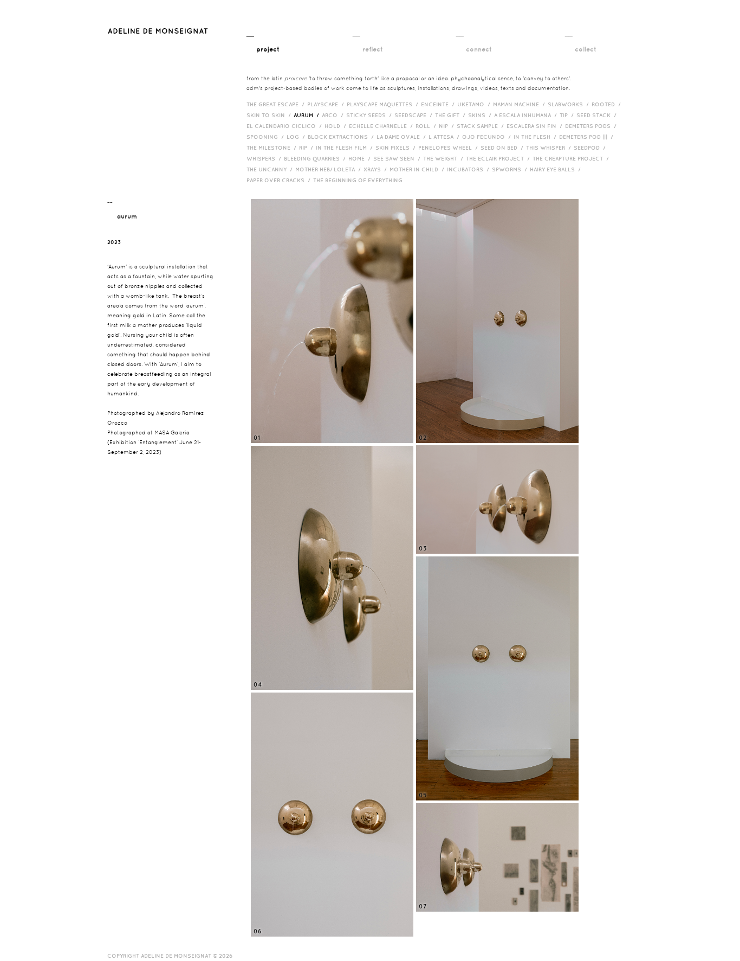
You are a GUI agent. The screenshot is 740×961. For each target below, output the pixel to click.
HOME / (360, 158)
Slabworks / (570, 104)
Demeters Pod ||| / (587, 136)
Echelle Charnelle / (382, 126)
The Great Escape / (276, 104)
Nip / (448, 126)
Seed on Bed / (503, 147)
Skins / (481, 115)
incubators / (469, 169)
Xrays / (376, 169)
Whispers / (265, 158)
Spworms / (511, 169)
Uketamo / (475, 104)
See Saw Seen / (398, 158)
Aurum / (308, 115)
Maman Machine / (520, 104)
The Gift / (451, 115)
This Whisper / (550, 147)
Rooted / (608, 104)
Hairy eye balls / (556, 169)
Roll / (427, 126)
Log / (297, 136)
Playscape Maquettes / (384, 104)
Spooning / (266, 136)
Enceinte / (439, 104)
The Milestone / (272, 147)
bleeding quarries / (316, 158)
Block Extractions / (342, 136)
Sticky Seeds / (370, 115)
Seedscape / (414, 115)
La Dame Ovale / (403, 136)
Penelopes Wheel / (449, 147)
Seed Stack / (597, 115)
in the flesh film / (345, 147)
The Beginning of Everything (360, 180)
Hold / (336, 126)
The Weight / (444, 158)
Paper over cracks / (279, 180)
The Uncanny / (270, 169)
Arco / (334, 115)
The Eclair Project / (499, 158)
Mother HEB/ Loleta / (329, 169)
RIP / (307, 147)
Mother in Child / (418, 169)
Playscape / (327, 104)
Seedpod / (591, 147)
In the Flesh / (536, 136)
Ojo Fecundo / (488, 136)
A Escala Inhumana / (527, 115)
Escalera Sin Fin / (536, 126)
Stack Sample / (482, 126)
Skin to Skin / (270, 115)
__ (263, 40)
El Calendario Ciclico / (285, 126)
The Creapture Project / (572, 158)
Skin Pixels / (396, 147)
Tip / (568, 115)
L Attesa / (445, 136)
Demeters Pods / (592, 126)
